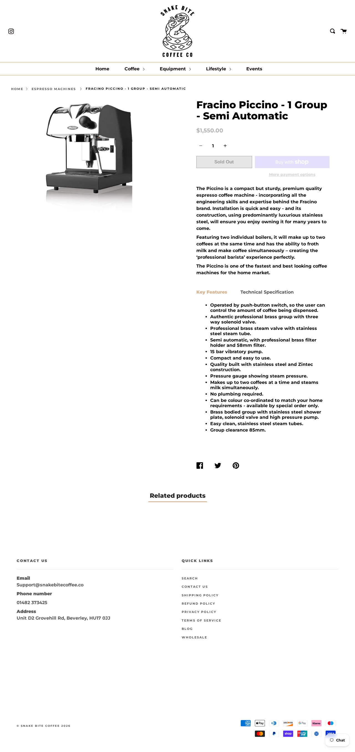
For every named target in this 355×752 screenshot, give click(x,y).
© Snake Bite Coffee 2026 (43, 726)
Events (254, 68)
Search (190, 578)
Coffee (133, 68)
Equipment (173, 68)
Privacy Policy (199, 612)
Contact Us (195, 587)
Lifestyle (216, 68)
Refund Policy (198, 603)
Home (102, 68)
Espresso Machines (54, 89)
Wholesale (194, 637)
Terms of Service (201, 620)
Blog (187, 629)
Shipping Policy (200, 595)
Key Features (211, 292)
